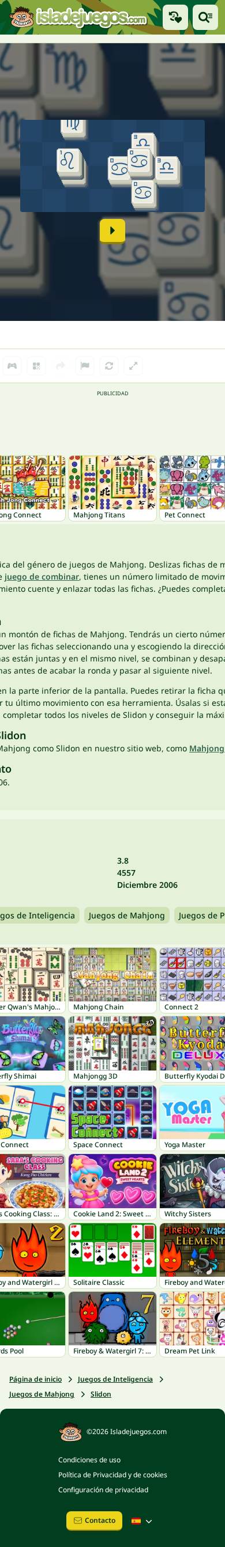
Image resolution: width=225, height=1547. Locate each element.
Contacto (100, 1520)
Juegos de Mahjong (127, 915)
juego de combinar (42, 576)
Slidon (101, 1394)
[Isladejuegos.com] (78, 17)
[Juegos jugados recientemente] (175, 17)
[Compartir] (60, 366)
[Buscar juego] (205, 17)
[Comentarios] (85, 366)
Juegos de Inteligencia (115, 1379)
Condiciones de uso (89, 1460)
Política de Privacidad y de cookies (112, 1475)
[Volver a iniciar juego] (109, 366)
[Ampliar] (133, 366)
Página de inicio (35, 1379)
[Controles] (12, 366)
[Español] (143, 1521)
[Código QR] (36, 366)
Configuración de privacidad (103, 1490)
